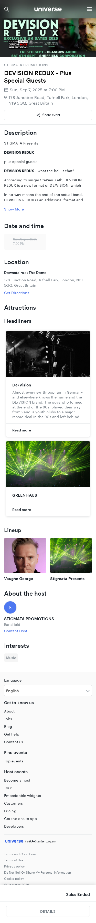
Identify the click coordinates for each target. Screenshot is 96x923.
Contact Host (15, 631)
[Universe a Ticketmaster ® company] (48, 842)
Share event (51, 115)
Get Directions (16, 293)
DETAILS (48, 911)
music (11, 657)
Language (13, 680)
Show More (14, 209)
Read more (21, 430)
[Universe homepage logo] (48, 10)
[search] (6, 9)
